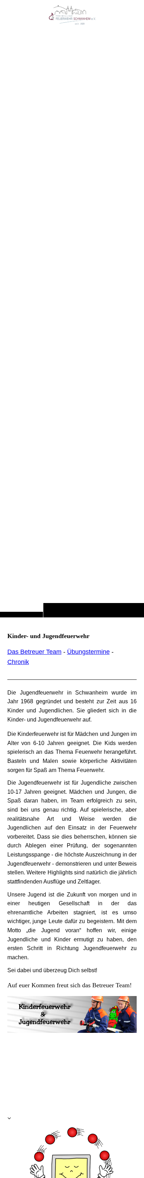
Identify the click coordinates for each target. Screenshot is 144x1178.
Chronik (18, 661)
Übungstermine (88, 651)
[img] (72, 322)
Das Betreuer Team (34, 651)
